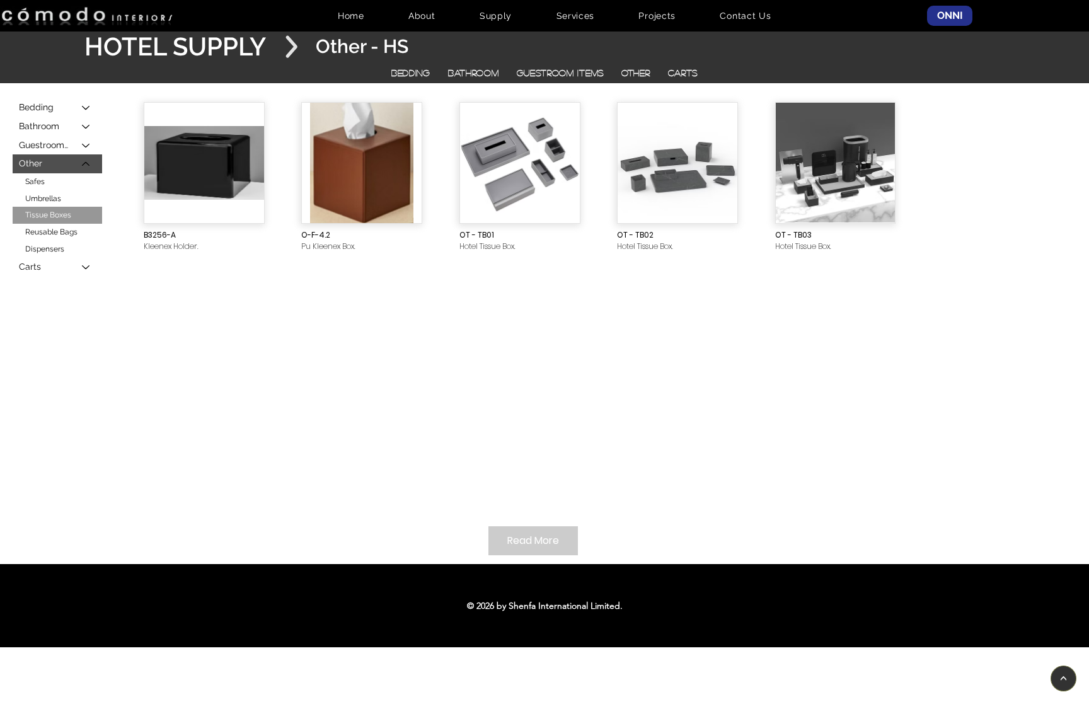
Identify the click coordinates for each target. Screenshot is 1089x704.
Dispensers (44, 249)
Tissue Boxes (48, 215)
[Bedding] (86, 107)
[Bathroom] (86, 126)
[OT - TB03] (835, 163)
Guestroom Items (45, 145)
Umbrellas (43, 198)
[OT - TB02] (677, 163)
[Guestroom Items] (86, 145)
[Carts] (86, 267)
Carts (30, 267)
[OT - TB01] (519, 163)
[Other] (86, 163)
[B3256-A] (204, 163)
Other (30, 163)
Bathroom (39, 126)
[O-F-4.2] (361, 163)
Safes (35, 181)
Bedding (36, 107)
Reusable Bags (51, 232)
